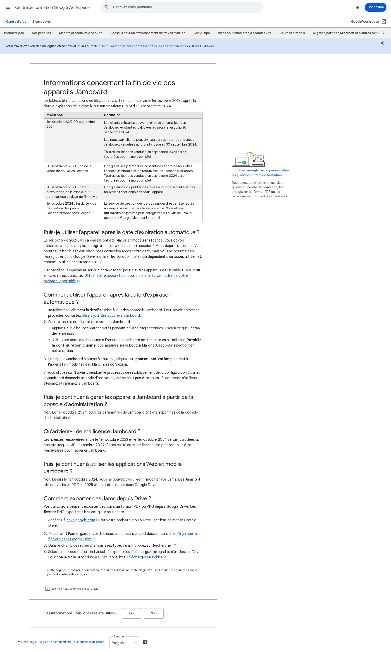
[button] (8, 7)
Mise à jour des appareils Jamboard (111, 315)
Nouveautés (42, 22)
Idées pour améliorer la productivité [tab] (244, 33)
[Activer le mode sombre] (144, 642)
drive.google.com (81, 520)
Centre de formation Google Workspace (52, 7)
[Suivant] (381, 33)
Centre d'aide (16, 22)
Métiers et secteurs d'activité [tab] (80, 33)
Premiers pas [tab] (14, 33)
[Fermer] (382, 43)
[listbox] (124, 642)
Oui (132, 613)
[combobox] (188, 7)
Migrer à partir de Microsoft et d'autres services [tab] (348, 33)
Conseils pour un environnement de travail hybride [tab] (147, 33)
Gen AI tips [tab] (201, 33)
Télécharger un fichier (144, 557)
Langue (119, 636)
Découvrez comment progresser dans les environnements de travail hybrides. (158, 46)
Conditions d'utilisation (89, 642)
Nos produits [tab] (41, 33)
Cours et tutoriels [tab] (292, 33)
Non (154, 613)
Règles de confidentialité (55, 642)
